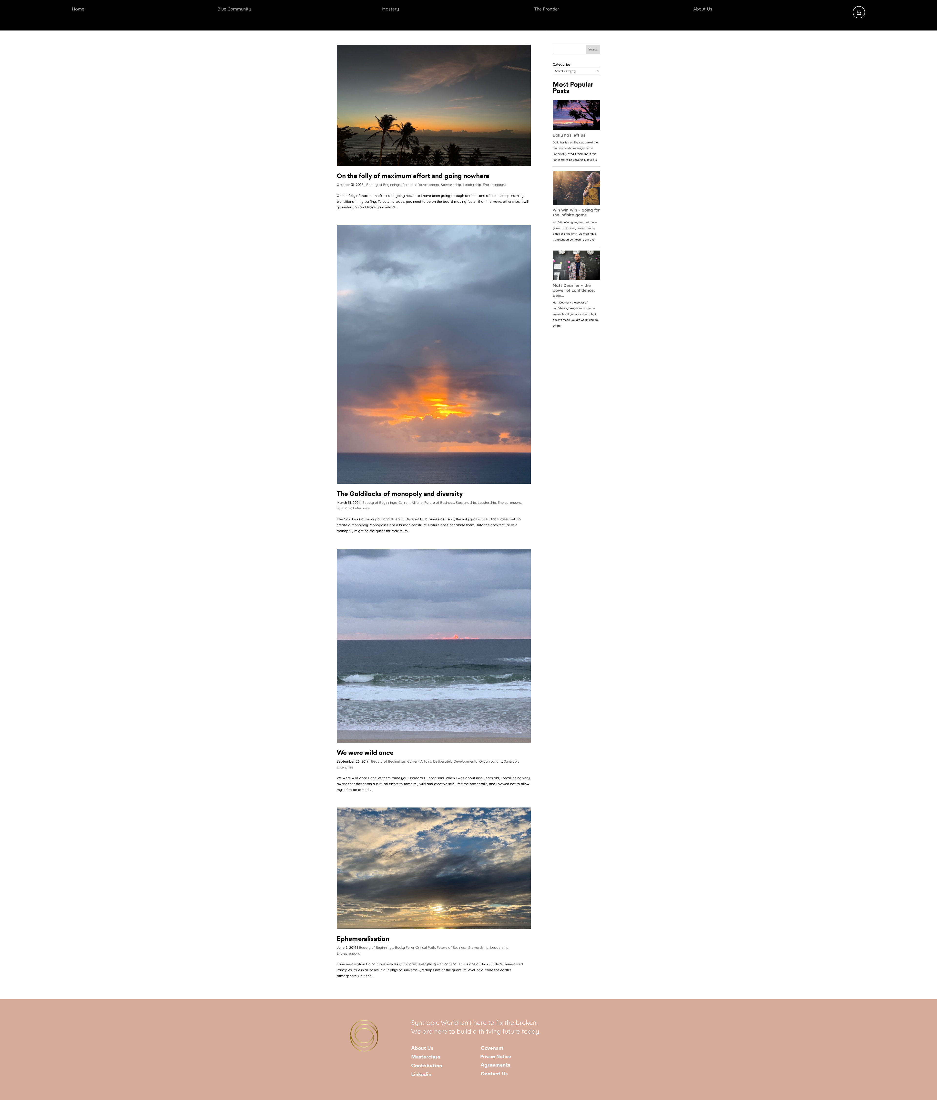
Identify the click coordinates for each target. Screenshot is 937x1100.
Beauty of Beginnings (383, 184)
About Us (422, 1048)
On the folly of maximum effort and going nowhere (413, 176)
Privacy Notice (495, 1056)
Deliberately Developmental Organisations (467, 761)
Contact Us (494, 1074)
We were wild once (365, 753)
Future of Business (439, 502)
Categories (561, 64)
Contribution (426, 1066)
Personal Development (420, 184)
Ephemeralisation (363, 939)
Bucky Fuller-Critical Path (415, 947)
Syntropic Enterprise (353, 508)
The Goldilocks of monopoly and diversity (400, 494)
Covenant (492, 1048)
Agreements (495, 1065)
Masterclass (425, 1057)
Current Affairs (410, 502)
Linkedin (421, 1074)
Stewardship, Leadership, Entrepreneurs (473, 184)
